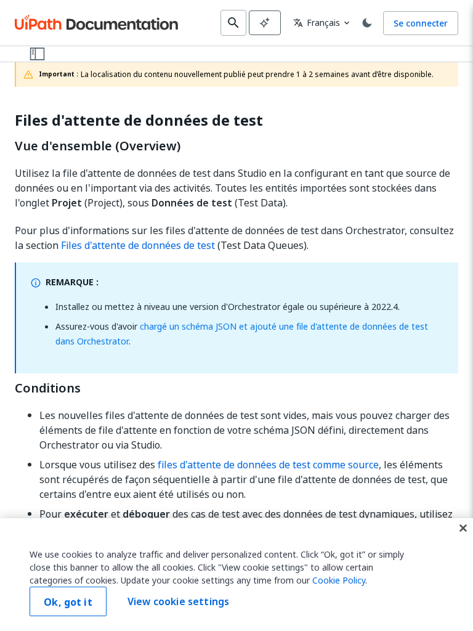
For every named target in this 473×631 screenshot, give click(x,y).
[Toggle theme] (367, 22)
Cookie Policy (338, 580)
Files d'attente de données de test (139, 120)
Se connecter (421, 23)
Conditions (48, 388)
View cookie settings (178, 601)
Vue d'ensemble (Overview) (97, 146)
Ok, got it (68, 602)
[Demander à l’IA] (265, 22)
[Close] (463, 528)
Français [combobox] (316, 22)
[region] (236, 574)
